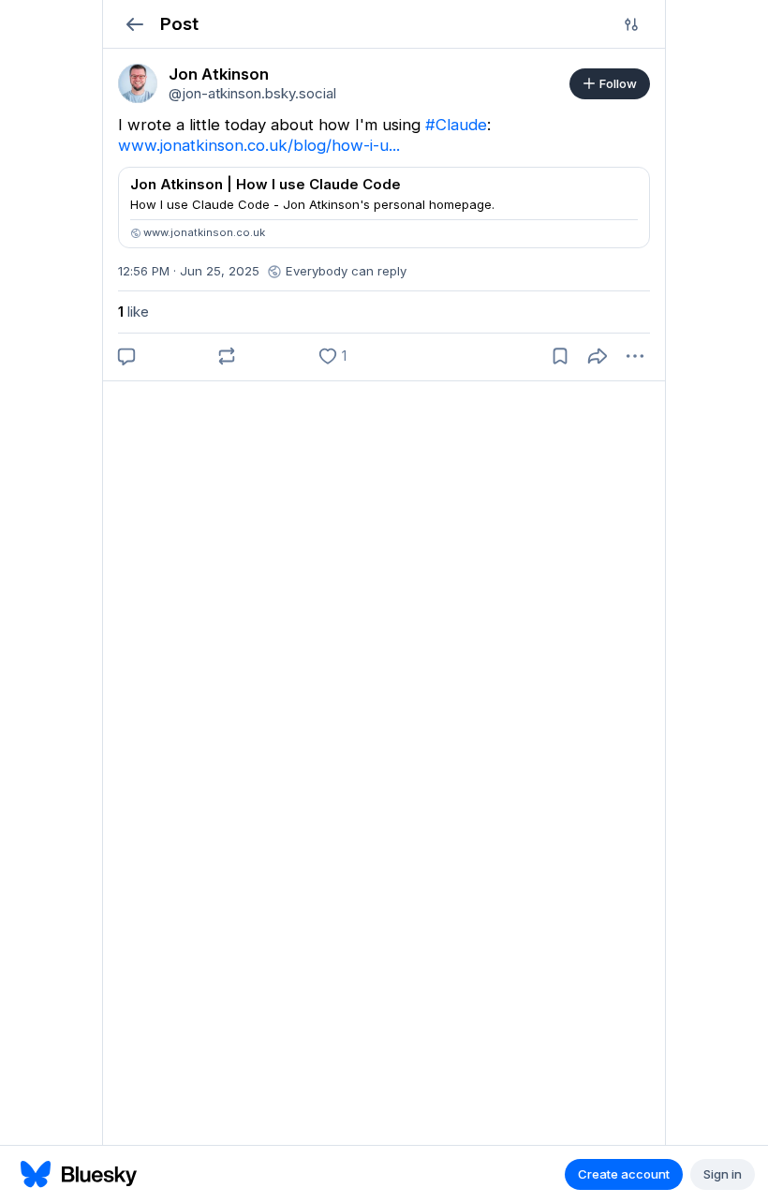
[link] (137, 83)
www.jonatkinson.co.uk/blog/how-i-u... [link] (259, 145)
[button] (134, 23)
